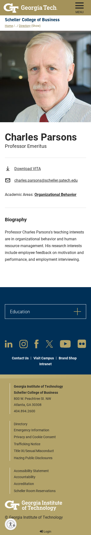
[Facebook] (36, 345)
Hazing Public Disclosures (33, 457)
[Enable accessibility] (11, 524)
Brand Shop (68, 358)
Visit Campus (43, 358)
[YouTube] (65, 345)
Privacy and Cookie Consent (35, 436)
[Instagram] (23, 345)
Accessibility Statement (31, 470)
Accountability (24, 476)
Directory (25, 26)
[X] (49, 345)
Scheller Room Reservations (35, 490)
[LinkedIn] (8, 344)
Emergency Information (31, 430)
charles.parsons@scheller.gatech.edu (46, 180)
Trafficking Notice (27, 444)
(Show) (36, 26)
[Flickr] (82, 345)
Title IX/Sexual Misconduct (34, 450)
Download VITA (27, 168)
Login (47, 531)
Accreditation (24, 483)
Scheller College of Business (32, 20)
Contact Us (20, 358)
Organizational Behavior (55, 194)
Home (9, 26)
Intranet (45, 364)
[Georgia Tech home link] (31, 6)
